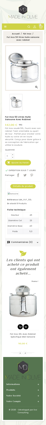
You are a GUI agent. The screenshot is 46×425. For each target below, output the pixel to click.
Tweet (24, 175)
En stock (11, 203)
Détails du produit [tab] (23, 186)
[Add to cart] (20, 326)
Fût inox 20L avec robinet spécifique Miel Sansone (23, 335)
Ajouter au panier (18, 162)
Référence (12, 199)
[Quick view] (25, 326)
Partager (18, 175)
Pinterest (31, 175)
